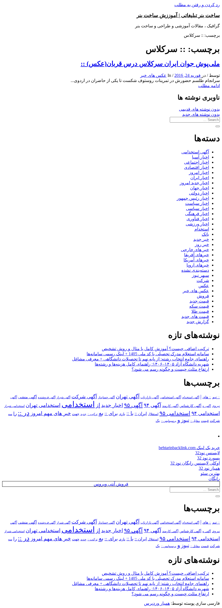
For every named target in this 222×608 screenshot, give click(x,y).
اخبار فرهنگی (197, 213)
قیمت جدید (199, 301)
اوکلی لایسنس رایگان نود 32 (195, 463)
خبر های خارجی (195, 249)
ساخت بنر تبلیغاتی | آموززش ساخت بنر (178, 15)
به (101, 413)
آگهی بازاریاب (150, 397)
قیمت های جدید (195, 316)
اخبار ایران (199, 177)
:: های (207, 397)
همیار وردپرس (157, 603)
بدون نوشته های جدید (201, 114)
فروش (203, 296)
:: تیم (216, 397)
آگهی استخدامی (195, 152)
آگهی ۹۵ (133, 405)
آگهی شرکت (84, 396)
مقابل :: (195, 420)
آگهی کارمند (170, 406)
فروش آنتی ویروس (111, 484)
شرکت (203, 280)
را (15, 413)
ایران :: (141, 413)
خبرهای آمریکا (196, 260)
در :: (24, 412)
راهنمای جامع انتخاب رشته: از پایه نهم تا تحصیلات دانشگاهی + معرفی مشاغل (140, 359)
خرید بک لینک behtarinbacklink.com (189, 447)
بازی (122, 414)
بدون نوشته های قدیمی (199, 109)
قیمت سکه (199, 306)
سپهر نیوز (200, 275)
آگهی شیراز (63, 397)
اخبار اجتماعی (196, 162)
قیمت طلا (200, 311)
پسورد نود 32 (208, 458)
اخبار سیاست (197, 203)
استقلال (153, 414)
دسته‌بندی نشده (195, 270)
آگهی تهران (127, 396)
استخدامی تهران (43, 405)
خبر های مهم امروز (51, 413)
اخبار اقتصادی (196, 167)
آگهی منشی (27, 397)
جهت (75, 414)
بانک (205, 234)
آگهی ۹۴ (152, 405)
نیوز (185, 420)
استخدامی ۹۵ (174, 413)
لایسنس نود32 (207, 453)
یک (158, 421)
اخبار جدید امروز (194, 182)
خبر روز (202, 244)
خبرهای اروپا (198, 265)
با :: (129, 413)
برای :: (111, 413)
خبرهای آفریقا (196, 254)
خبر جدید (201, 239)
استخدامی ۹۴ (205, 413)
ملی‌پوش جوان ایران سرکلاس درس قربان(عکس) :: (150, 63)
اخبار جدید (112, 405)
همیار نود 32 (209, 468)
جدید (83, 414)
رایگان (214, 478)
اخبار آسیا (200, 157)
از (98, 405)
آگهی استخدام (190, 397)
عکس (203, 285)
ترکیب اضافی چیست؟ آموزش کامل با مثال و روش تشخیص (155, 348)
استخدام (201, 229)
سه (10, 414)
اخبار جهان (199, 188)
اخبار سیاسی (197, 208)
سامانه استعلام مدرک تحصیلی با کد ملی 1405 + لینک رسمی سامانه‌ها (148, 353)
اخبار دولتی (199, 193)
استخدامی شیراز (14, 405)
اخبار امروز (199, 172)
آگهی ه (207, 405)
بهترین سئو (210, 473)
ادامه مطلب (209, 85)
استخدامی (78, 404)
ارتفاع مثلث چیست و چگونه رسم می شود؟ (170, 369)
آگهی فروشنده (47, 397)
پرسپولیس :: (168, 420)
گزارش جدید (198, 321)
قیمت (205, 421)
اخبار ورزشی (197, 224)
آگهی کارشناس (190, 406)
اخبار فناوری (198, 218)
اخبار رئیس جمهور (193, 198)
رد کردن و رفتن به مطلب (197, 4)
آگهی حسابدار (106, 397)
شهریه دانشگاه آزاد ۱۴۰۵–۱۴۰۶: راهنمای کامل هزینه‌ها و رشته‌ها (152, 364)
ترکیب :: (92, 414)
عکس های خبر (153, 75)
